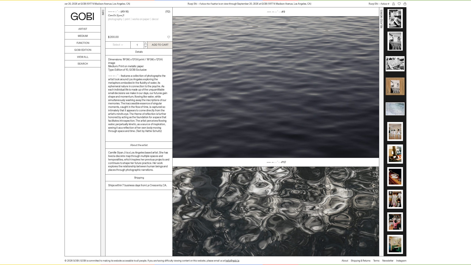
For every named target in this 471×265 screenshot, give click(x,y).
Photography (115, 19)
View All (82, 57)
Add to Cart (160, 44)
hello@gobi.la (232, 260)
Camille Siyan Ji (116, 15)
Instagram (401, 260)
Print (127, 19)
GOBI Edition (82, 50)
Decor (155, 19)
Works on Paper (141, 19)
